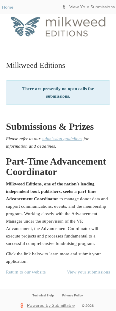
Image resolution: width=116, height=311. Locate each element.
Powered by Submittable (51, 305)
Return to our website (26, 272)
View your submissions (88, 272)
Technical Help (43, 295)
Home (7, 7)
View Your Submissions (92, 7)
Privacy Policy (72, 295)
